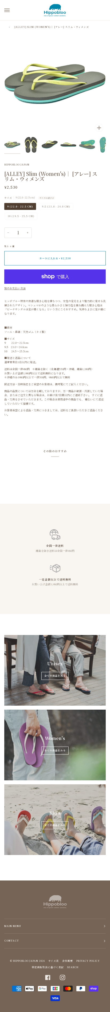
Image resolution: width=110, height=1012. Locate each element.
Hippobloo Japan (16, 164)
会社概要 (67, 961)
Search (72, 967)
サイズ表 (53, 961)
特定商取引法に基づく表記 (48, 967)
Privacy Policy (88, 961)
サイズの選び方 (46, 197)
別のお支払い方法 (15, 288)
